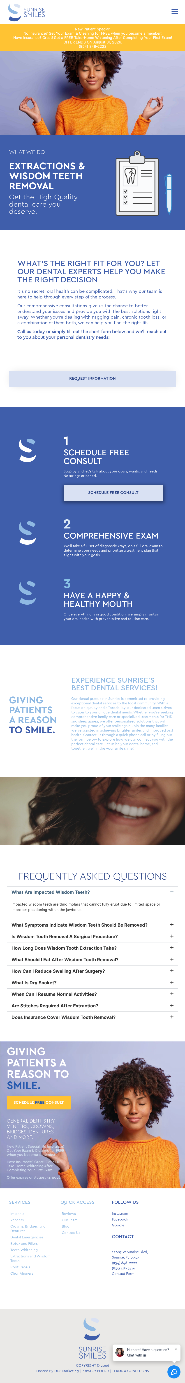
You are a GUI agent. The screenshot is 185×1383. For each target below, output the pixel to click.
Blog (65, 1226)
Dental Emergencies (26, 1237)
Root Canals (20, 1267)
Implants (17, 1214)
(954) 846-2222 (92, 46)
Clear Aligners (21, 1274)
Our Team (70, 1220)
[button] (92, 892)
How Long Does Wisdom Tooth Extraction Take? (64, 948)
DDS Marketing (66, 1371)
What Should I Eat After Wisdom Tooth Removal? (65, 959)
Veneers (17, 1220)
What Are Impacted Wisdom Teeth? (51, 892)
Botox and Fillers (24, 1244)
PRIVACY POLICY (95, 1371)
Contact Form (123, 1274)
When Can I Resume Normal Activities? (54, 994)
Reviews (69, 1214)
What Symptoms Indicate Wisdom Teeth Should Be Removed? (80, 925)
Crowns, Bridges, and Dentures (28, 1229)
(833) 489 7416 (123, 1268)
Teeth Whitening (24, 1250)
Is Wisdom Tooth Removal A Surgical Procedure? (65, 936)
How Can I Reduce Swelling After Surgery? (58, 971)
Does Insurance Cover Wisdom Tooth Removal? (64, 1017)
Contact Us (71, 1233)
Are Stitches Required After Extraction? (55, 1006)
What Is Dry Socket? (34, 982)
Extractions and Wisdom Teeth (30, 1258)
